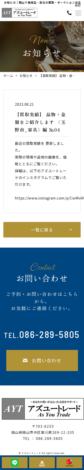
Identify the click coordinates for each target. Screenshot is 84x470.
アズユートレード (31, 453)
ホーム (8, 75)
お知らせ (25, 75)
